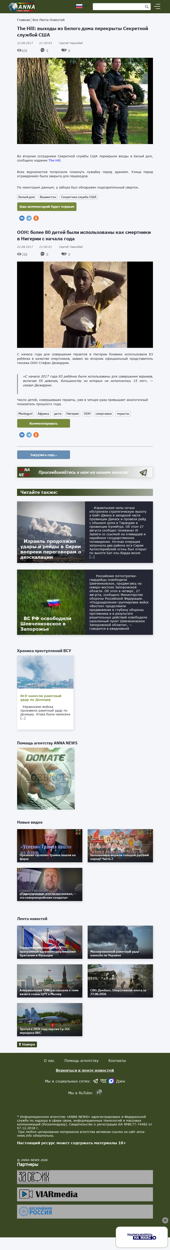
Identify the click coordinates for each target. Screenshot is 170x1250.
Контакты (117, 1060)
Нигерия (72, 414)
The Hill (54, 160)
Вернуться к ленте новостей (85, 1070)
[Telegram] (29, 218)
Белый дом (26, 197)
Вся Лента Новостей (49, 20)
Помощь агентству (81, 1060)
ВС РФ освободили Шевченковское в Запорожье (45, 624)
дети (57, 414)
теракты (123, 414)
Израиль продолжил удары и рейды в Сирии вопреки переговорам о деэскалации (50, 549)
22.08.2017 (34, 43)
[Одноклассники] (36, 218)
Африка (43, 414)
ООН (87, 414)
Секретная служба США (78, 197)
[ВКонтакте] (22, 218)
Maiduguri (25, 414)
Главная (23, 20)
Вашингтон (48, 197)
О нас (49, 1060)
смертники (104, 414)
